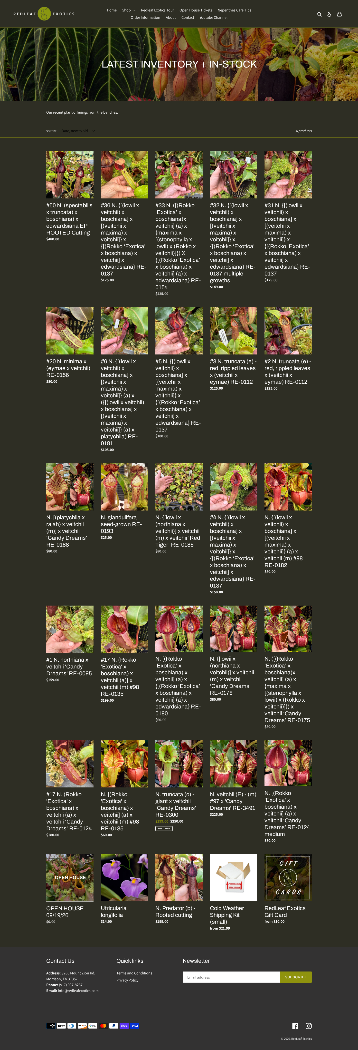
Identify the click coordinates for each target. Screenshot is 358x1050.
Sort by (51, 131)
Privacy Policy (127, 980)
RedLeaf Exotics (301, 1039)
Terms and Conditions (134, 973)
